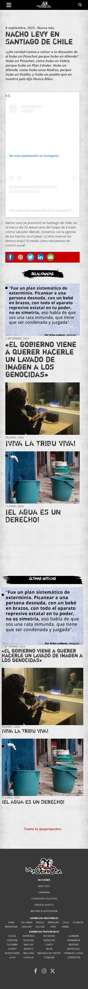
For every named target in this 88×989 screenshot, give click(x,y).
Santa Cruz (73, 949)
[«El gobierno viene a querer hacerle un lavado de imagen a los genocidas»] (42, 309)
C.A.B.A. (12, 936)
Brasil (65, 927)
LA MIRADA (44, 892)
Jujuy (12, 957)
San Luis (28, 944)
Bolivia (40, 927)
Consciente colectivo (44, 899)
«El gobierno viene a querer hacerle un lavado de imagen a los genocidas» (40, 359)
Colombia (26, 922)
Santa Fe (29, 949)
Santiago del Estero (49, 953)
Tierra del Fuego (73, 953)
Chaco (49, 944)
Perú (53, 927)
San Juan (28, 953)
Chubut (12, 949)
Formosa (49, 957)
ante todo (44, 886)
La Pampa (74, 936)
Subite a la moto (44, 905)
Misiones (74, 944)
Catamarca (73, 940)
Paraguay (53, 922)
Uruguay (27, 927)
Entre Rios (28, 936)
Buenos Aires (12, 953)
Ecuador (78, 922)
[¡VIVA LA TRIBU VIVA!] (42, 408)
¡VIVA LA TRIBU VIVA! (40, 443)
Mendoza (49, 940)
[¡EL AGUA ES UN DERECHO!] (42, 477)
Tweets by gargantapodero (43, 829)
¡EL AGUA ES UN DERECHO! (33, 515)
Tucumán (12, 944)
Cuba (11, 922)
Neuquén (28, 940)
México (40, 922)
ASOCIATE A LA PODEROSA (44, 911)
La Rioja (28, 957)
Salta (49, 949)
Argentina (11, 927)
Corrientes (73, 957)
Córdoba (12, 940)
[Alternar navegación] (9, 5)
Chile (66, 922)
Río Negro (49, 936)
